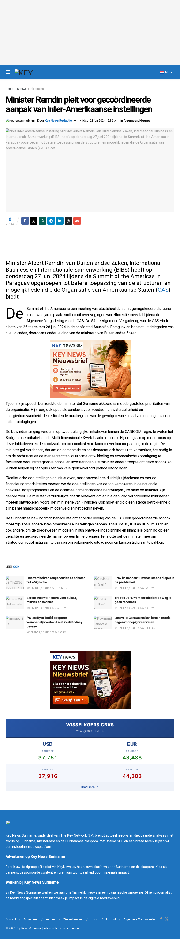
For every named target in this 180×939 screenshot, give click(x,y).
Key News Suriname (29, 928)
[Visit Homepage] (32, 72)
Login (95, 919)
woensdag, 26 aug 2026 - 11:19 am (135, 628)
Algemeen (37, 88)
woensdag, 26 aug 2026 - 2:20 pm (134, 608)
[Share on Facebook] (25, 221)
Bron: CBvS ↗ (90, 786)
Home (9, 88)
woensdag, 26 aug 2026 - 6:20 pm (134, 588)
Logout (111, 919)
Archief (51, 919)
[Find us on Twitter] (167, 919)
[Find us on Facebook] (161, 919)
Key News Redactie (58, 120)
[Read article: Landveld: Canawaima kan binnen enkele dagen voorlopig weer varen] (103, 622)
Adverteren (31, 919)
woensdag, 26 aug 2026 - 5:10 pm (46, 608)
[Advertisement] (90, 241)
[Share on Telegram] (51, 221)
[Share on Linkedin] (60, 221)
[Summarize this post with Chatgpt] (68, 221)
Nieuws (22, 88)
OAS (163, 290)
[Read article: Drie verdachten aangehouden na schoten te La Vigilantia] (15, 582)
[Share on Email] (77, 221)
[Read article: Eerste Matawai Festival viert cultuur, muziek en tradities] (15, 602)
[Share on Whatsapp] (42, 221)
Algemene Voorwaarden (140, 919)
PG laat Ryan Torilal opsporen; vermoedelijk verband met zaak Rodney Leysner (54, 622)
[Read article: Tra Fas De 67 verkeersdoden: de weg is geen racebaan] (103, 602)
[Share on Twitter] (34, 221)
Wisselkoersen (73, 919)
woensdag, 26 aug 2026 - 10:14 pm (47, 588)
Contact (11, 919)
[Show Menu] (8, 72)
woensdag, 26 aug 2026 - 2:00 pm (46, 632)
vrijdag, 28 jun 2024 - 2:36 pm (98, 120)
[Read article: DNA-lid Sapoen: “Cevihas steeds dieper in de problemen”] (103, 582)
